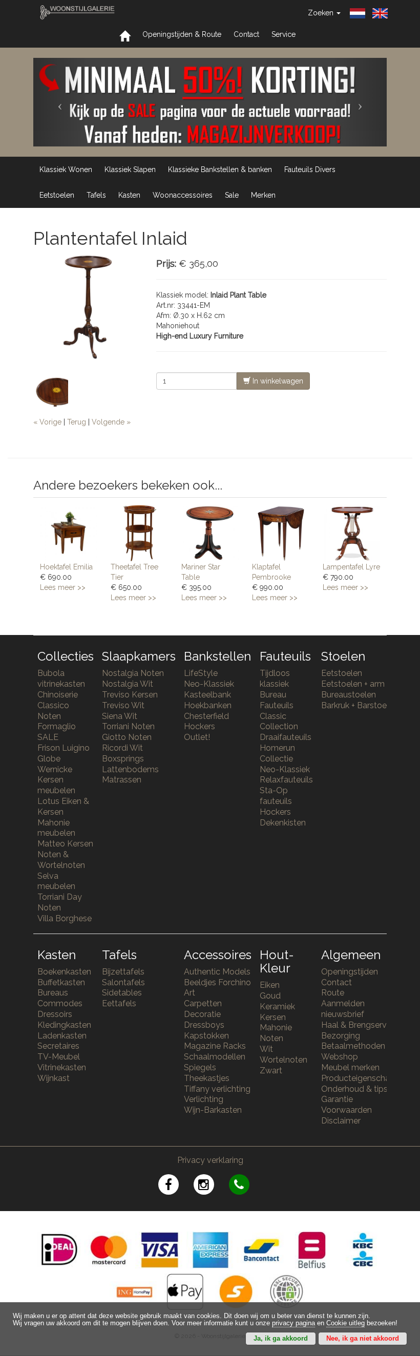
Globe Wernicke (54, 764)
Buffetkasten (61, 982)
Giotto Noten (127, 737)
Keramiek (277, 1006)
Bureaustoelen (348, 695)
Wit (266, 1049)
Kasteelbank (207, 695)
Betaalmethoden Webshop (353, 1051)
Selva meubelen (56, 881)
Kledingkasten (64, 1025)
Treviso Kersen (130, 695)
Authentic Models (217, 972)
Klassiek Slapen (130, 169)
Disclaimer (341, 1121)
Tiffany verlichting (217, 1089)
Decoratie (202, 1014)
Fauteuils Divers (309, 169)
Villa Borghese (64, 918)
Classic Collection (279, 721)
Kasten (129, 195)
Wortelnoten (283, 1060)
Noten (271, 1038)
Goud (270, 996)
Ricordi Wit (122, 748)
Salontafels (123, 982)
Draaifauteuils (285, 737)
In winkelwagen (276, 381)
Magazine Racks (215, 1046)
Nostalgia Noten (133, 673)
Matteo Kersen (65, 844)
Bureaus (52, 993)
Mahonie (276, 1027)
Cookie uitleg (345, 1323)
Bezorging (340, 1036)
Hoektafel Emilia (66, 567)
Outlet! (197, 737)
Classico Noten (53, 711)
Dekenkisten (283, 823)
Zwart (271, 1070)
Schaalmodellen (214, 1057)
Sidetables (122, 993)
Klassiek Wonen (65, 169)
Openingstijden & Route (181, 34)
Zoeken (321, 13)
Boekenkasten (64, 972)
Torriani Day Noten (59, 902)
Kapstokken (206, 1036)
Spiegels (200, 1067)
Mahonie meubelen (56, 828)
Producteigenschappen (365, 1078)
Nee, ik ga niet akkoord (362, 1338)
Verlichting (203, 1099)
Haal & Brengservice (359, 1025)
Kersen (273, 1017)
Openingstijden (349, 972)
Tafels (96, 195)
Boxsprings (123, 759)
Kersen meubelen (56, 785)
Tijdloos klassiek (275, 678)
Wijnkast (53, 1078)
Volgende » (111, 422)
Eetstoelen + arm (353, 684)
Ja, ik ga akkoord (281, 1338)
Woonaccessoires (183, 195)
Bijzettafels (123, 972)
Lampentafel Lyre (351, 567)
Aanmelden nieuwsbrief (343, 1009)
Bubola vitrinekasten (61, 678)
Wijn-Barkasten (213, 1110)
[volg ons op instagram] (211, 1186)
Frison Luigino (63, 748)
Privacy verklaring (210, 1160)
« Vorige (47, 422)
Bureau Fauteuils (276, 700)
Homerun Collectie (277, 753)
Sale (232, 195)
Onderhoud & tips (354, 1089)
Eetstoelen (56, 195)
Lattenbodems (130, 769)
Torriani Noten (128, 726)
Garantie (337, 1099)
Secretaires (58, 1046)
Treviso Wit (123, 705)
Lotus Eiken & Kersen (63, 806)
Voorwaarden (346, 1110)
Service (283, 34)
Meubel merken (350, 1067)
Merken (263, 195)
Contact (246, 34)
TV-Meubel (58, 1057)
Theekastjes (206, 1078)
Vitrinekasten (61, 1067)
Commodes (59, 1003)
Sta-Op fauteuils (276, 796)
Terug (76, 422)
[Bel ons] (245, 1186)
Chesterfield (206, 716)
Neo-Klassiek (209, 684)
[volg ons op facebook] (176, 1186)
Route (332, 993)
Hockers (199, 726)
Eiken (270, 985)
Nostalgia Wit (127, 684)
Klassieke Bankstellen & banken (220, 169)
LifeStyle (201, 673)
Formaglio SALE (56, 732)
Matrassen (121, 780)
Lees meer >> (63, 587)
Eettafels (119, 1003)
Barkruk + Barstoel (355, 705)
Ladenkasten (62, 1036)
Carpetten (203, 1003)
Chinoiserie (57, 695)
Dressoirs (54, 1014)
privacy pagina (293, 1323)
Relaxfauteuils (286, 780)
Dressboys (204, 1025)
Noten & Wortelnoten (61, 860)
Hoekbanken (208, 705)
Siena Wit (119, 716)
